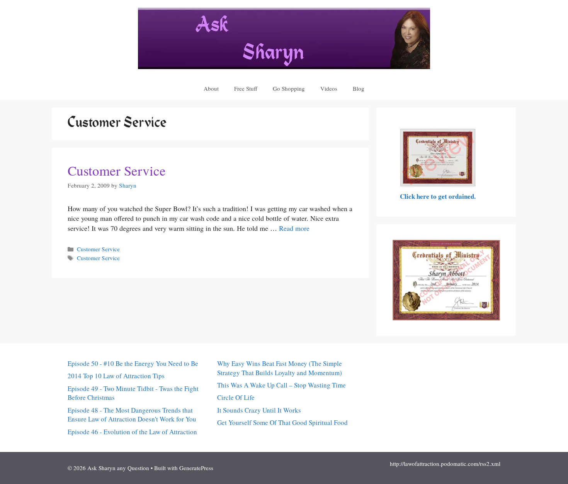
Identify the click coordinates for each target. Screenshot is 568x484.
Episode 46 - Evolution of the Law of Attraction (132, 431)
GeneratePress (196, 468)
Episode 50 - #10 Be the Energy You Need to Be (133, 363)
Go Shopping (289, 88)
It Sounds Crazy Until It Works (259, 410)
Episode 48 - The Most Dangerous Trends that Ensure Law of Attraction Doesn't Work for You (132, 415)
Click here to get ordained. (438, 196)
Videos (328, 88)
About (211, 88)
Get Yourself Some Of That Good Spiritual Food (282, 422)
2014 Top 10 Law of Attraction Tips (116, 375)
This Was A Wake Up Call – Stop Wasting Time (281, 385)
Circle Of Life (236, 397)
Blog (358, 88)
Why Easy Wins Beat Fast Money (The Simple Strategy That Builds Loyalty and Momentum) (279, 368)
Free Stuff (245, 88)
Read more (294, 228)
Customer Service (117, 170)
